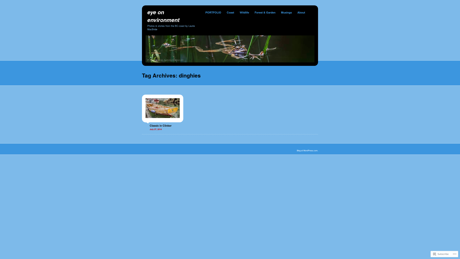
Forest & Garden (265, 12)
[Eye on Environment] (230, 61)
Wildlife (244, 12)
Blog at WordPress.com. (307, 150)
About (301, 12)
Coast (230, 12)
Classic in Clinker (161, 126)
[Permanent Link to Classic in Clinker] (162, 120)
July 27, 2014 (156, 129)
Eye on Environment (163, 16)
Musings (286, 12)
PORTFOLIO (213, 12)
